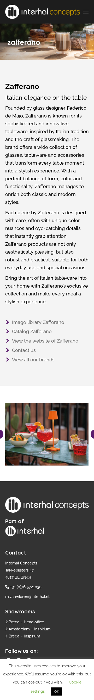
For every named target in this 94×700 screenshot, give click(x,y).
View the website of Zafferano (45, 341)
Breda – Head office (26, 622)
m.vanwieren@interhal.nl (27, 596)
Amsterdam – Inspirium (30, 629)
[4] (47, 434)
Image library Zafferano (38, 322)
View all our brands (33, 359)
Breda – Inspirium (24, 636)
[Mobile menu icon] (86, 12)
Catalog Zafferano (32, 331)
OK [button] (56, 691)
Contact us (24, 350)
